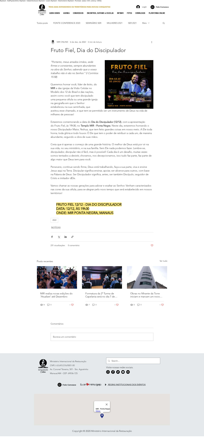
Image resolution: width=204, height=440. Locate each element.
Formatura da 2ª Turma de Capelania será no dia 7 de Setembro (100, 295)
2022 (54, 220)
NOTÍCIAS (56, 227)
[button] (55, 13)
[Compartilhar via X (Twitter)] (58, 236)
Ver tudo (163, 261)
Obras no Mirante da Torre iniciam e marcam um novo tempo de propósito (145, 295)
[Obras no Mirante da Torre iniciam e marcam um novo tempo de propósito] (147, 277)
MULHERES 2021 (115, 23)
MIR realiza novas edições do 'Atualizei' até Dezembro (56, 295)
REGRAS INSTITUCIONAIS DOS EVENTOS (127, 384)
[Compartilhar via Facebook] (52, 236)
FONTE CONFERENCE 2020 (66, 23)
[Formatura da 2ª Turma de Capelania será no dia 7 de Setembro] (102, 277)
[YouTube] (123, 372)
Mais (144, 23)
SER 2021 (132, 23)
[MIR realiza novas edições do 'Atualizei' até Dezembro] (57, 277)
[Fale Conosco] (152, 7)
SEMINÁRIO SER (93, 23)
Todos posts (42, 23)
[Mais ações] (151, 42)
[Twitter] (118, 372)
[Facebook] (113, 372)
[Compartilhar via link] (72, 236)
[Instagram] (108, 372)
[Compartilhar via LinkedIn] (65, 236)
